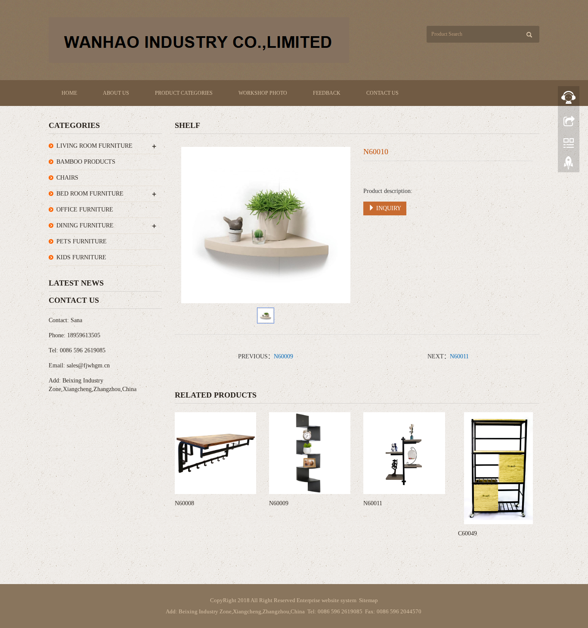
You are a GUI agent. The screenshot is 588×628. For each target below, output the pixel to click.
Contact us (382, 93)
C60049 (467, 533)
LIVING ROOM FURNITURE (94, 146)
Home (69, 93)
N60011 (459, 356)
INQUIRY (387, 208)
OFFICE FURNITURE (84, 209)
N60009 (283, 356)
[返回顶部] (568, 165)
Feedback (326, 93)
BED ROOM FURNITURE (90, 193)
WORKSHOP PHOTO (262, 93)
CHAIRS (67, 177)
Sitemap (368, 600)
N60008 (184, 503)
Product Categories (184, 93)
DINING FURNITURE (85, 225)
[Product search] (529, 35)
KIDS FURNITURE (81, 257)
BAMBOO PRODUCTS (85, 162)
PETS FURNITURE (81, 241)
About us (116, 93)
